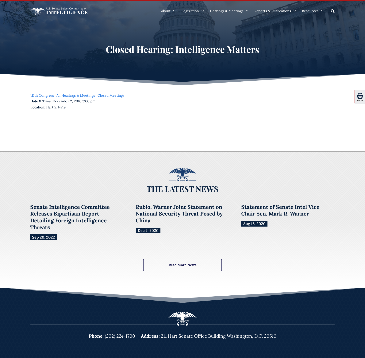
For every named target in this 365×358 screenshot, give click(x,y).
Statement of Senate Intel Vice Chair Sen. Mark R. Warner (280, 210)
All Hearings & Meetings (75, 95)
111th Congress (42, 95)
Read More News (183, 265)
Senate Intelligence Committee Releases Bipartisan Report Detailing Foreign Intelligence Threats (70, 217)
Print (360, 100)
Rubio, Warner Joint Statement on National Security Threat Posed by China (179, 214)
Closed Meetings (111, 95)
